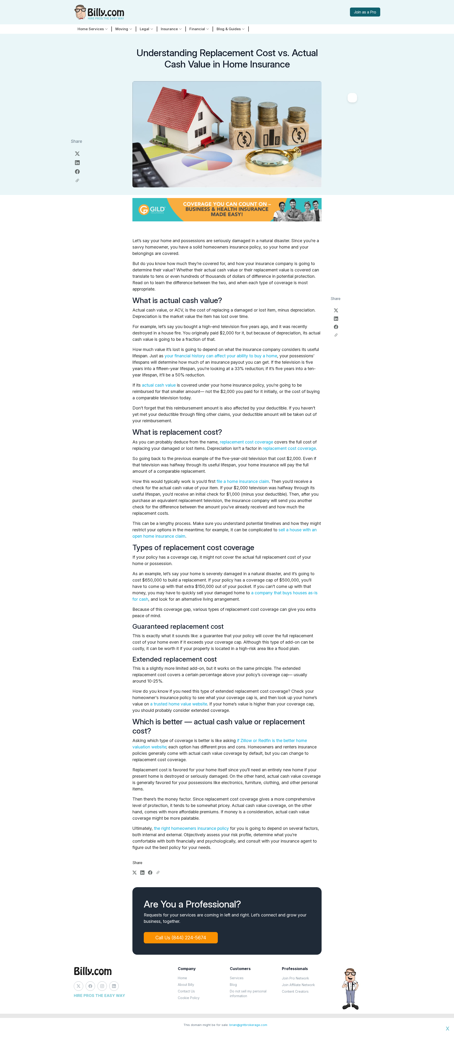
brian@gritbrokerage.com (248, 1025)
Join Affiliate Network (298, 985)
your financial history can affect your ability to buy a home (221, 355)
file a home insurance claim (243, 481)
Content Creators (295, 991)
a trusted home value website (178, 703)
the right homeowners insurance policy (191, 828)
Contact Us (186, 991)
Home (182, 978)
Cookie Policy (189, 998)
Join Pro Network (295, 978)
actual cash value (159, 385)
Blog (233, 985)
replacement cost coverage (246, 441)
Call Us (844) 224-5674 (180, 938)
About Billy (186, 985)
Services (237, 978)
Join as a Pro (365, 12)
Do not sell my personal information (248, 993)
